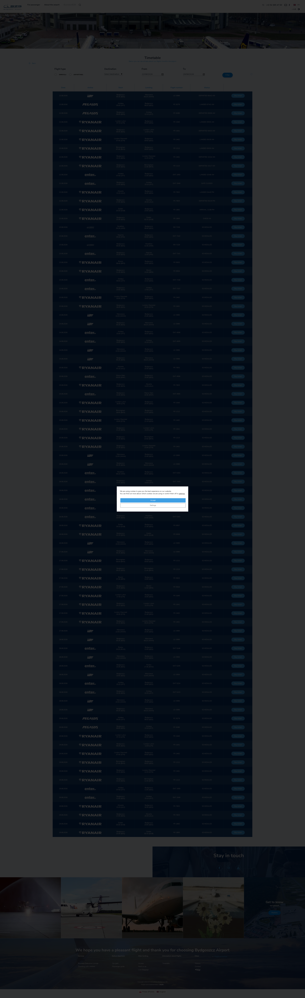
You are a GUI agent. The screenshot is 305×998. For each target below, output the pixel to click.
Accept (153, 500)
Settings (153, 505)
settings (182, 494)
